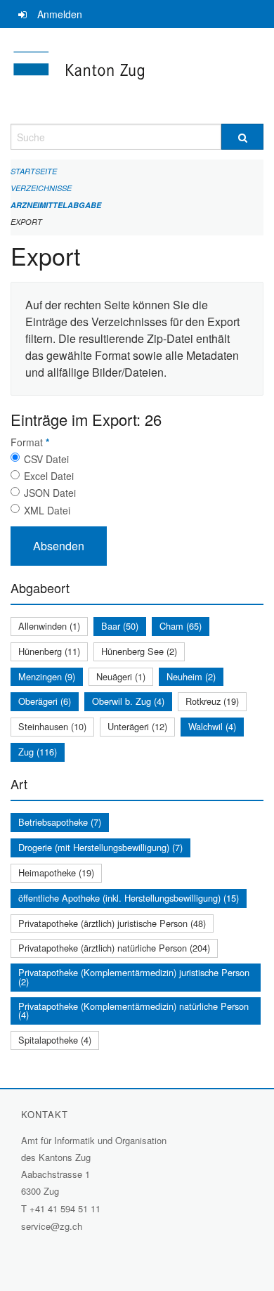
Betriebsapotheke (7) (59, 822)
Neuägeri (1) (120, 676)
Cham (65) (180, 625)
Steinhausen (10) (52, 726)
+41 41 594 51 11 (65, 1208)
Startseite (34, 171)
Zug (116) (37, 751)
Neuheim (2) (191, 676)
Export (26, 221)
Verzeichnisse (41, 188)
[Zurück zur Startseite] (137, 76)
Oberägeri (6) (44, 701)
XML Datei (47, 510)
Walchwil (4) (212, 726)
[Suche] (242, 137)
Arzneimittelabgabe (56, 205)
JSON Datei (50, 493)
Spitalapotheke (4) (54, 1039)
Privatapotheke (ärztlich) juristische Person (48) (112, 923)
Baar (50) (119, 625)
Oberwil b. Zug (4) (128, 701)
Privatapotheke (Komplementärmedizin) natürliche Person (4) (133, 1010)
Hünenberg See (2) (139, 651)
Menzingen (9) (46, 676)
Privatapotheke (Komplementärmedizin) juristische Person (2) (133, 977)
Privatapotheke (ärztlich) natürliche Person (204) (114, 947)
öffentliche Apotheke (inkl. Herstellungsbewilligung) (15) (128, 897)
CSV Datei (46, 459)
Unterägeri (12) (137, 726)
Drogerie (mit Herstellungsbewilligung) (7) (100, 847)
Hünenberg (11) (49, 651)
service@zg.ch (51, 1226)
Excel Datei (49, 476)
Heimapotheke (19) (56, 872)
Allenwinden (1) (49, 625)
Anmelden (59, 14)
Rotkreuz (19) (212, 701)
